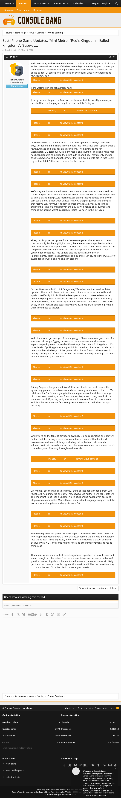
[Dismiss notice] (115, 768)
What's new (40, 3)
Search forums (23, 10)
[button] (13, 3)
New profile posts (14, 770)
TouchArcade (11, 50)
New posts (9, 10)
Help (112, 708)
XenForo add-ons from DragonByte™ (51, 792)
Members (37, 10)
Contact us (70, 708)
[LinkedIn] (29, 614)
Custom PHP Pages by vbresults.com (61, 794)
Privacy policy (101, 708)
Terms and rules (85, 708)
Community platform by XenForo (61, 789)
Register (55, 80)
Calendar (78, 3)
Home (8, 3)
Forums (23, 3)
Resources (59, 3)
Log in (44, 80)
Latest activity (13, 777)
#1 (114, 57)
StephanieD (113, 742)
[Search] (116, 3)
